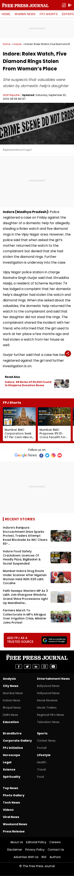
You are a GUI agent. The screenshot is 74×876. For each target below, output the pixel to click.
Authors (55, 857)
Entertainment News (53, 679)
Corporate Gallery (17, 741)
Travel (41, 769)
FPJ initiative (13, 748)
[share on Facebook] (18, 666)
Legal (7, 762)
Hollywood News (48, 693)
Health (41, 762)
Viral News (11, 817)
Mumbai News (25, 14)
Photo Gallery (13, 795)
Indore (17, 44)
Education (11, 722)
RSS (44, 857)
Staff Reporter (11, 95)
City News (10, 686)
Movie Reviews (47, 700)
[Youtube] (60, 455)
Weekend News (15, 824)
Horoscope (11, 755)
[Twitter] (47, 455)
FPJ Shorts (49, 14)
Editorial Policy (36, 842)
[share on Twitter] (27, 666)
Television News (48, 722)
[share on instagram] (44, 666)
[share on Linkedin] (36, 666)
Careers (55, 842)
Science (9, 769)
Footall (41, 748)
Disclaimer (14, 850)
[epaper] (64, 5)
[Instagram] (53, 455)
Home (6, 14)
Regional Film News (50, 715)
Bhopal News (12, 708)
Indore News (11, 700)
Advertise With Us (26, 857)
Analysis (9, 679)
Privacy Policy (35, 850)
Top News (10, 788)
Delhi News (10, 715)
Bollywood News (48, 686)
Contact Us (56, 850)
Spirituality (11, 777)
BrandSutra (12, 733)
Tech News (11, 802)
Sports (42, 733)
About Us (16, 842)
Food (40, 777)
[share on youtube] (53, 666)
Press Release (14, 831)
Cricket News (46, 741)
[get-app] (70, 5)
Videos (8, 810)
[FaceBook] (41, 455)
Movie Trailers (47, 708)
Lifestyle (44, 755)
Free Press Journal (25, 5)
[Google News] (26, 455)
